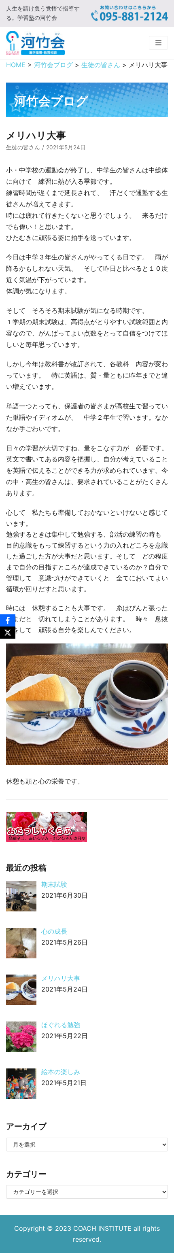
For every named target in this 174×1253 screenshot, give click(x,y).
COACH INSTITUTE (103, 1228)
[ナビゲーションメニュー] (158, 43)
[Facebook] (7, 620)
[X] (7, 632)
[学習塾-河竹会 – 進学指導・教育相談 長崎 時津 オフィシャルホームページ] (35, 43)
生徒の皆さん (23, 147)
